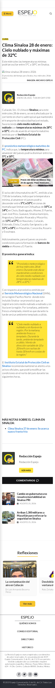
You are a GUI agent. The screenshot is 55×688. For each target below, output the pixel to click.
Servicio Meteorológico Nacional (23, 293)
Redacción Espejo (30, 456)
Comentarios (25, 480)
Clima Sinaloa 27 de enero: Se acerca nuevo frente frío (28, 430)
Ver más (26, 470)
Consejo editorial (27, 631)
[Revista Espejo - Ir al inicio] (27, 617)
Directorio (27, 639)
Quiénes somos (27, 623)
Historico (27, 647)
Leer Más (13, 181)
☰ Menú (7, 13)
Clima (5, 39)
